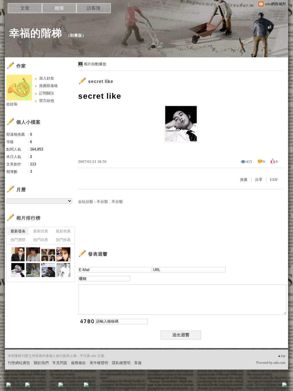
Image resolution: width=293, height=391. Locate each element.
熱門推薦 (63, 240)
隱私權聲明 (121, 363)
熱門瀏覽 (18, 240)
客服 (138, 363)
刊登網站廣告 (19, 363)
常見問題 (59, 363)
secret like (100, 81)
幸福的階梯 (35, 33)
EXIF (274, 179)
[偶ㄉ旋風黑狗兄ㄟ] (48, 270)
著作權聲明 (99, 363)
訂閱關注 (46, 93)
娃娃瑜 (11, 104)
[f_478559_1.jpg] (33, 254)
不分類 (102, 202)
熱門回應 (40, 240)
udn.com (279, 363)
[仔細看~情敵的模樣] (33, 270)
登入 (248, 386)
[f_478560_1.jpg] (18, 254)
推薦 (244, 179)
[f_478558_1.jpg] (48, 254)
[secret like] (18, 270)
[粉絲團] (8, 384)
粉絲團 (17, 386)
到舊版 (76, 35)
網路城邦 (273, 386)
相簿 (59, 8)
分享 (258, 179)
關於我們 (41, 363)
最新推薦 (63, 231)
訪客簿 (93, 8)
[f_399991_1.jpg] (63, 270)
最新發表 (18, 231)
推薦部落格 (48, 86)
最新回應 (40, 231)
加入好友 (46, 78)
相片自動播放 (95, 64)
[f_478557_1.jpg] (63, 254)
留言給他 (46, 100)
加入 (258, 386)
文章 (24, 8)
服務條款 (78, 363)
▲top (281, 356)
